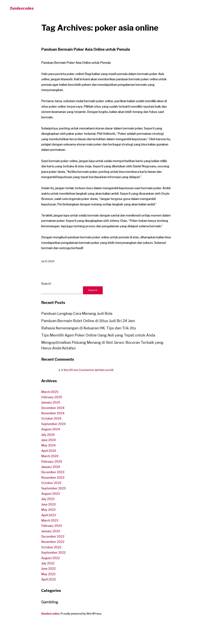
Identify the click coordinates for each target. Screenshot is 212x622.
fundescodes (22, 8)
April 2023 (48, 515)
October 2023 (51, 483)
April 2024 (48, 451)
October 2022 (51, 547)
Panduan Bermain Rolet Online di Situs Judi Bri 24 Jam (88, 321)
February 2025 (51, 397)
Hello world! (105, 370)
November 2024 (52, 413)
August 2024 (50, 429)
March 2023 (49, 520)
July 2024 (48, 434)
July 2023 (47, 499)
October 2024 (51, 418)
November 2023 (52, 477)
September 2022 (53, 552)
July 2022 (47, 563)
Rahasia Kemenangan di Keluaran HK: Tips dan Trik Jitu (88, 328)
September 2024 (53, 424)
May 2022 (48, 574)
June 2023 (48, 504)
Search (46, 283)
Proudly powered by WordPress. (81, 613)
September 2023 (53, 488)
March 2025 (49, 392)
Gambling (49, 602)
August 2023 (50, 493)
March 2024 (49, 456)
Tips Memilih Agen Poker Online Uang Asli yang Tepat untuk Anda (98, 335)
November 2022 (52, 542)
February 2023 (51, 525)
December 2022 (52, 536)
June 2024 (48, 440)
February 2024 (51, 461)
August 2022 (50, 558)
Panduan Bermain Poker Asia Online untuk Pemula (85, 49)
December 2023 (52, 472)
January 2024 (50, 467)
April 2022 (48, 579)
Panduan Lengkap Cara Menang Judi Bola (76, 313)
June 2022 (48, 568)
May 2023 (48, 509)
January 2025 (50, 402)
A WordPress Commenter (77, 370)
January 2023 (50, 531)
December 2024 (52, 408)
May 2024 (48, 445)
